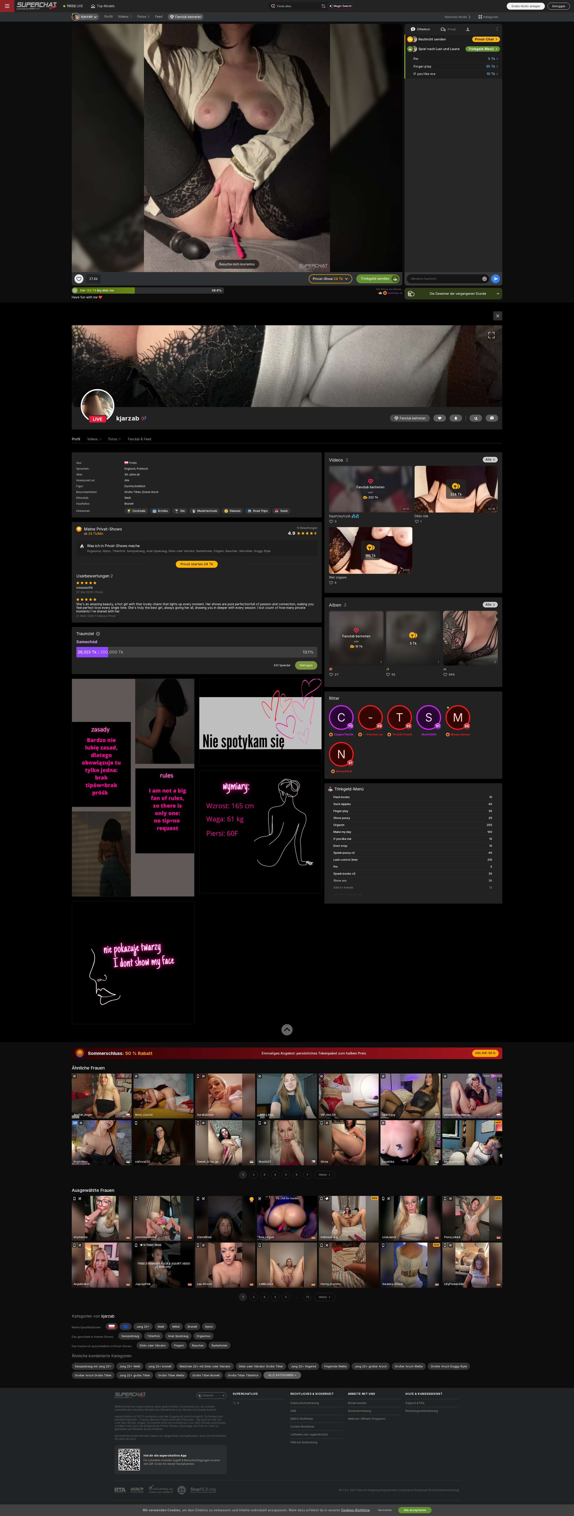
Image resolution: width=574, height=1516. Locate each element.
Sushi (284, 511)
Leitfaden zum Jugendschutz (309, 1434)
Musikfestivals (207, 511)
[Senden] (495, 278)
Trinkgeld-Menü (481, 49)
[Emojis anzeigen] (484, 279)
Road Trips (260, 511)
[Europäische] (126, 1326)
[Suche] (323, 6)
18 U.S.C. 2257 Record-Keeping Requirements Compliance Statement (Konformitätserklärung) (398, 1490)
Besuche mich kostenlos (237, 264)
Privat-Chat (484, 39)
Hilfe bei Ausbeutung (303, 1442)
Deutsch (208, 1395)
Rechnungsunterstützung (421, 1411)
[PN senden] (492, 418)
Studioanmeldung (359, 1411)
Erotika (163, 511)
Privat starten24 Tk (196, 564)
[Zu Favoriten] (78, 278)
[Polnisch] (112, 1326)
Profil (108, 17)
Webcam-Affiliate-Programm (366, 1418)
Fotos (143, 17)
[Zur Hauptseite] (36, 6)
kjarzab (107, 1316)
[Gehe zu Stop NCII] (203, 1490)
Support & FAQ (414, 1403)
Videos (125, 17)
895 (451, 674)
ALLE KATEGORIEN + (282, 1375)
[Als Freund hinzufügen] (476, 418)
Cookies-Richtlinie (355, 1510)
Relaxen (235, 511)
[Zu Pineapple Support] (182, 1490)
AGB (293, 1411)
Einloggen (558, 6)
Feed (158, 17)
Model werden (357, 1403)
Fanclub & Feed (139, 439)
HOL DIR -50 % (485, 1053)
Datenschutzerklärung (304, 1403)
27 (337, 674)
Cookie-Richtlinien (302, 1426)
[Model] (497, 315)
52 (393, 674)
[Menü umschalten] (7, 6)
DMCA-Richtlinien (301, 1418)
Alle (488, 459)
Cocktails (139, 511)
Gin (182, 511)
